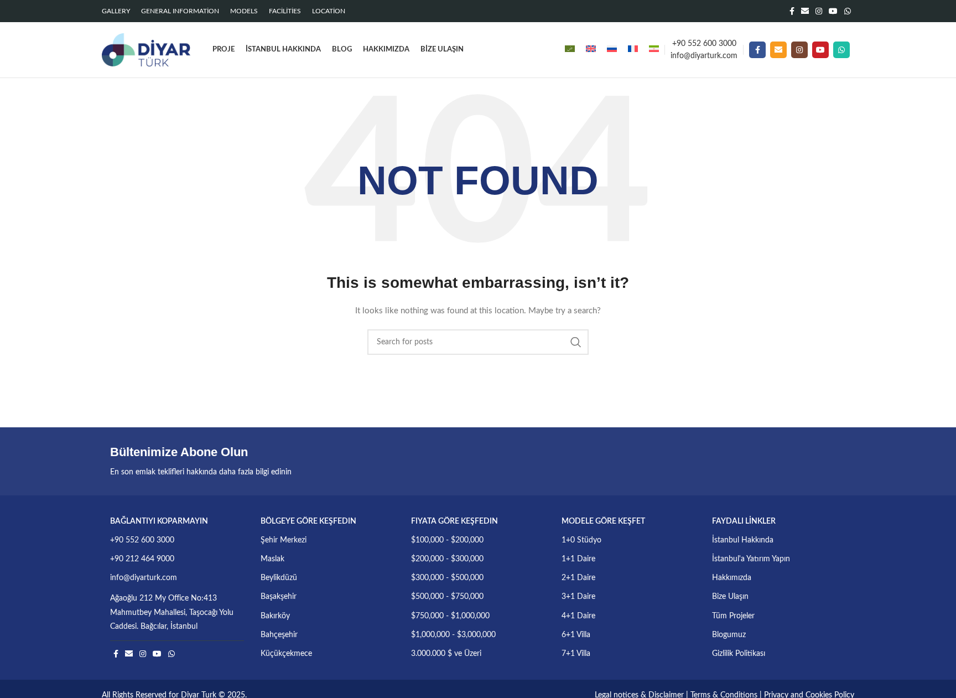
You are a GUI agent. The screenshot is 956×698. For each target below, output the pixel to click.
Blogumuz (729, 635)
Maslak (272, 559)
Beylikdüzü (279, 578)
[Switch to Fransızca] (633, 50)
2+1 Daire (578, 578)
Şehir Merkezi (283, 540)
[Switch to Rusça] (612, 50)
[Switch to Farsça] (654, 50)
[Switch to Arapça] (570, 50)
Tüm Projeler (733, 616)
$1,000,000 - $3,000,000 (453, 635)
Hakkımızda (731, 578)
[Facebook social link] (792, 11)
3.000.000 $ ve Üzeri (446, 654)
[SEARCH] (576, 342)
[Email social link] (805, 11)
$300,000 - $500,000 (447, 578)
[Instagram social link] (818, 11)
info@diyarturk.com (704, 56)
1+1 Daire (578, 559)
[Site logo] (146, 50)
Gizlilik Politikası (738, 654)
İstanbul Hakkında (742, 540)
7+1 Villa (576, 654)
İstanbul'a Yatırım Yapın (751, 559)
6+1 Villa (576, 635)
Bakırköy (275, 616)
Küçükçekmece (286, 654)
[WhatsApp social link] (847, 11)
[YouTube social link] (833, 11)
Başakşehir (279, 597)
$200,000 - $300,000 (447, 559)
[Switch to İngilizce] (591, 50)
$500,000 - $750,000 (447, 597)
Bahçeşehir (279, 635)
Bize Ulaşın (730, 597)
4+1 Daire (578, 616)
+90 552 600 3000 (704, 44)
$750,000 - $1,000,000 (450, 616)
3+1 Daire (578, 597)
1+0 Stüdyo (581, 540)
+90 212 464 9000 (142, 559)
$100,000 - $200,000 (447, 540)
